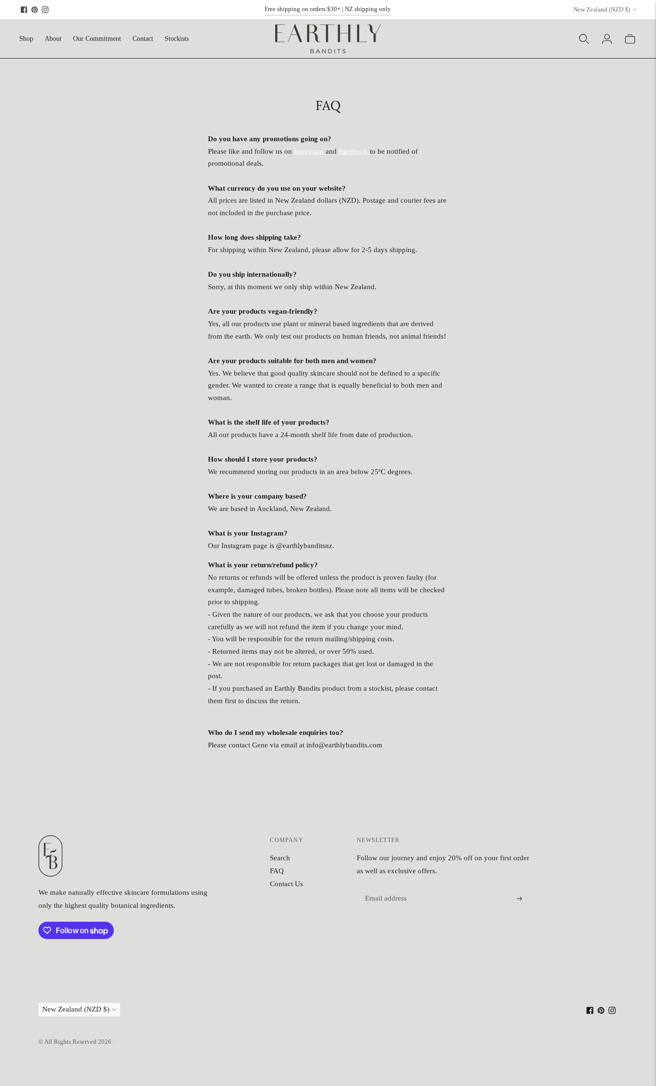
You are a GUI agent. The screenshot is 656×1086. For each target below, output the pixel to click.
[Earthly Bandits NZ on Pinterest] (34, 9)
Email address (384, 887)
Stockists (177, 38)
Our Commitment (97, 38)
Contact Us (286, 884)
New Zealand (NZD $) (601, 9)
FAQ (277, 871)
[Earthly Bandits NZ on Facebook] (24, 9)
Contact (143, 38)
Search (280, 858)
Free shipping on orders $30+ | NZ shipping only (328, 8)
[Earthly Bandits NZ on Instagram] (45, 9)
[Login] (607, 38)
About (53, 38)
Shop (26, 38)
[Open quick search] (584, 38)
